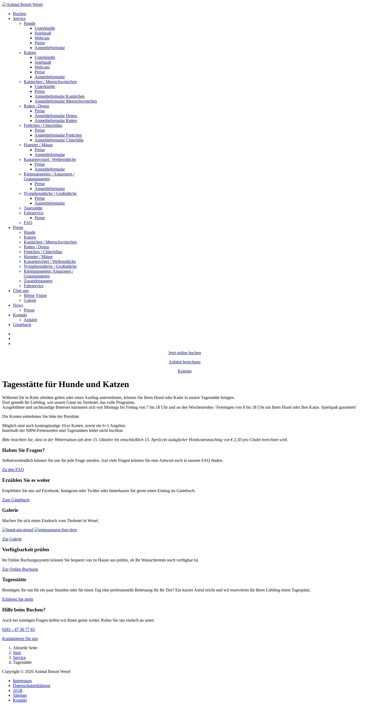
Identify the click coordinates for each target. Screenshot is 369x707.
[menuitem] (19, 13)
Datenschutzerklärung (31, 685)
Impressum (22, 680)
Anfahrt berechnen (184, 362)
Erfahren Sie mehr (17, 599)
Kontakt (185, 371)
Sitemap (20, 695)
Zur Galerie (12, 539)
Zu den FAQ (13, 469)
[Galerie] (17, 529)
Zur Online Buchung (20, 569)
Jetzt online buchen (184, 352)
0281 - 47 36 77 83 (18, 629)
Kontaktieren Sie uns (20, 638)
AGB (17, 690)
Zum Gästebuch (15, 500)
